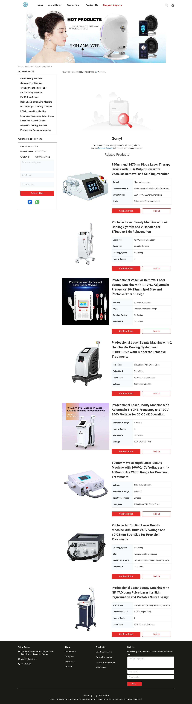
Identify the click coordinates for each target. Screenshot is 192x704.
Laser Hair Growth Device (32, 120)
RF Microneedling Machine (33, 111)
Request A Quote (105, 148)
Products (29, 66)
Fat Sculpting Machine (31, 92)
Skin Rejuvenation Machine (33, 88)
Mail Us (156, 211)
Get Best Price (126, 211)
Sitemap (86, 695)
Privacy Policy (104, 695)
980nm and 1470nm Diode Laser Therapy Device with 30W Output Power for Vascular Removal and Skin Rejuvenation (141, 169)
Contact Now (37, 193)
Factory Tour (69, 657)
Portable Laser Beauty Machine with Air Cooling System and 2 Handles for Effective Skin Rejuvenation (140, 226)
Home (20, 66)
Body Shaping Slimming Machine (36, 102)
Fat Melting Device (29, 97)
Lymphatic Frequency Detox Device (37, 116)
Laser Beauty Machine (31, 78)
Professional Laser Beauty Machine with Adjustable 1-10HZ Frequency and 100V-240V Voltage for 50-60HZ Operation (141, 409)
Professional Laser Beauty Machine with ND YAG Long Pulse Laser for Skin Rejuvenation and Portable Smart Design (140, 592)
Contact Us (69, 666)
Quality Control (70, 662)
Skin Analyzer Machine (31, 83)
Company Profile (70, 652)
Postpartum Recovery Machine (35, 130)
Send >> (134, 684)
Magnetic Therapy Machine (33, 125)
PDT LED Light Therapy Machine (36, 106)
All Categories (101, 667)
